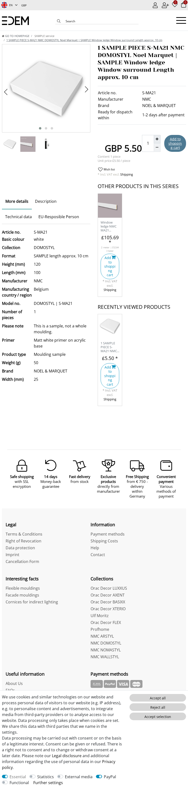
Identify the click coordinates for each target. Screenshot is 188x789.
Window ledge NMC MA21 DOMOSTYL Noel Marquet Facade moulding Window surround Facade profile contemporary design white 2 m (110, 226)
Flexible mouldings (23, 588)
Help (95, 547)
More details (16, 201)
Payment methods (108, 534)
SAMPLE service (44, 36)
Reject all (157, 707)
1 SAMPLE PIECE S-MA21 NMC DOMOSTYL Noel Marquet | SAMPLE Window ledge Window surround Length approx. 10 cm (109, 347)
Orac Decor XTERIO (108, 608)
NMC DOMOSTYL (106, 643)
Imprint (12, 554)
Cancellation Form (22, 561)
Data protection (20, 547)
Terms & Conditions (24, 534)
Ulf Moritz (100, 615)
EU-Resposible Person (58, 216)
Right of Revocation (23, 541)
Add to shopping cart (175, 143)
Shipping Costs (104, 541)
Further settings (48, 782)
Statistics (45, 776)
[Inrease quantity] (157, 139)
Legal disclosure (67, 755)
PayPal (110, 776)
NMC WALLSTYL (105, 656)
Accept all (158, 698)
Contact (98, 554)
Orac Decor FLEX (106, 622)
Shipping (126, 174)
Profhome (100, 629)
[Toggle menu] (181, 20)
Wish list (109, 169)
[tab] (17, 201)
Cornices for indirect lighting (32, 602)
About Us (14, 683)
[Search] (58, 21)
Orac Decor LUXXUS (109, 588)
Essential (18, 776)
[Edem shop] (15, 20)
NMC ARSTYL (102, 636)
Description (46, 201)
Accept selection (157, 716)
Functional (19, 782)
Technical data (18, 216)
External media (79, 776)
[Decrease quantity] (157, 147)
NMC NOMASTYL (106, 650)
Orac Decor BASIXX (108, 602)
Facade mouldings (22, 595)
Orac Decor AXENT (108, 595)
